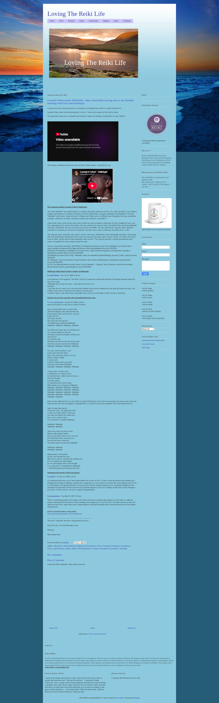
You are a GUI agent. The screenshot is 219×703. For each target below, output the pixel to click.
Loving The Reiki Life (76, 13)
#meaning (106, 546)
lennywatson (55, 496)
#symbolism (114, 549)
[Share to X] (80, 542)
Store (61, 21)
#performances (59, 549)
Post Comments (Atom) (97, 634)
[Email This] (75, 542)
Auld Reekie (54, 275)
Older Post (131, 628)
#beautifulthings (69, 546)
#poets (74, 549)
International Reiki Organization (153, 340)
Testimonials (93, 21)
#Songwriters (104, 549)
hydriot (52, 477)
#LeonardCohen (90, 546)
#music (50, 549)
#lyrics (99, 546)
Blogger (137, 698)
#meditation (115, 546)
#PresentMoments (84, 549)
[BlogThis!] (77, 542)
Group (81, 21)
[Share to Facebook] (82, 542)
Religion (106, 21)
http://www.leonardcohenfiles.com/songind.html (64, 514)
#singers (95, 549)
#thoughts (123, 549)
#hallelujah (80, 546)
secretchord (58, 302)
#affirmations (58, 546)
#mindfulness (126, 546)
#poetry (68, 549)
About (116, 21)
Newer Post (53, 628)
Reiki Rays (146, 348)
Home (52, 21)
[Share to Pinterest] (84, 542)
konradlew (120, 698)
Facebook (127, 21)
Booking (71, 21)
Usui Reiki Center (148, 344)
